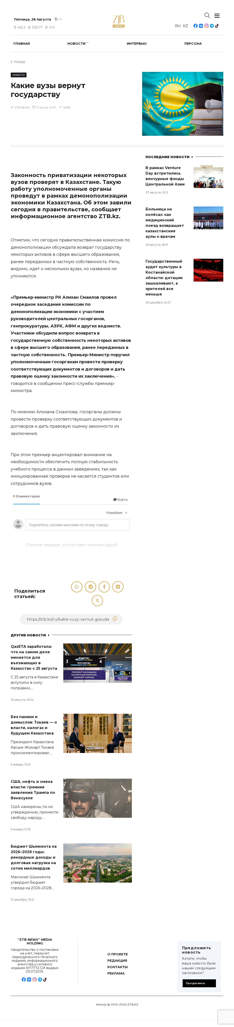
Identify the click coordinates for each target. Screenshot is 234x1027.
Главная (21, 44)
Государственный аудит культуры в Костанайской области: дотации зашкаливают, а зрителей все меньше (164, 277)
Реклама (116, 973)
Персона (193, 44)
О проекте (117, 954)
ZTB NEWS (22, 107)
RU (178, 26)
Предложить (195, 983)
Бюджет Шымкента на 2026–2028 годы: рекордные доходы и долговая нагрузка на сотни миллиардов (34, 857)
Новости (76, 44)
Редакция (117, 960)
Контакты (117, 967)
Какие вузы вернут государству (48, 90)
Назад (19, 62)
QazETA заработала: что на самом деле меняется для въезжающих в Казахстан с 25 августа (34, 657)
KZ (185, 26)
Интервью (137, 44)
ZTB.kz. (109, 216)
